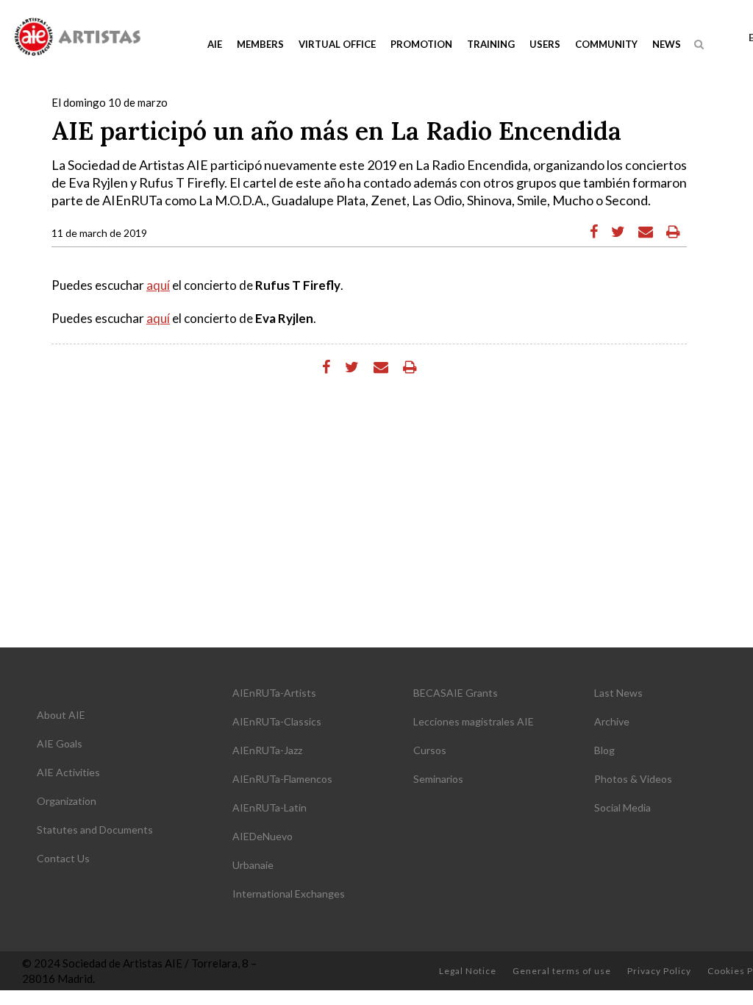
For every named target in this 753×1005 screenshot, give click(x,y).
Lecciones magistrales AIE (473, 721)
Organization (66, 801)
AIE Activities (68, 772)
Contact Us (63, 858)
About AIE (61, 715)
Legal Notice (467, 970)
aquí (158, 285)
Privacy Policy (659, 970)
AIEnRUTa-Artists (274, 692)
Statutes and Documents (95, 829)
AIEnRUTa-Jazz (267, 750)
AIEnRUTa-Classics (276, 721)
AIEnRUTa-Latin (269, 807)
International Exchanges (288, 893)
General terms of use (562, 970)
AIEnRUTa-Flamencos (282, 779)
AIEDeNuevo (262, 836)
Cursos (429, 750)
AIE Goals (59, 743)
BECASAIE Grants (455, 692)
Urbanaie (253, 865)
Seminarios (438, 779)
